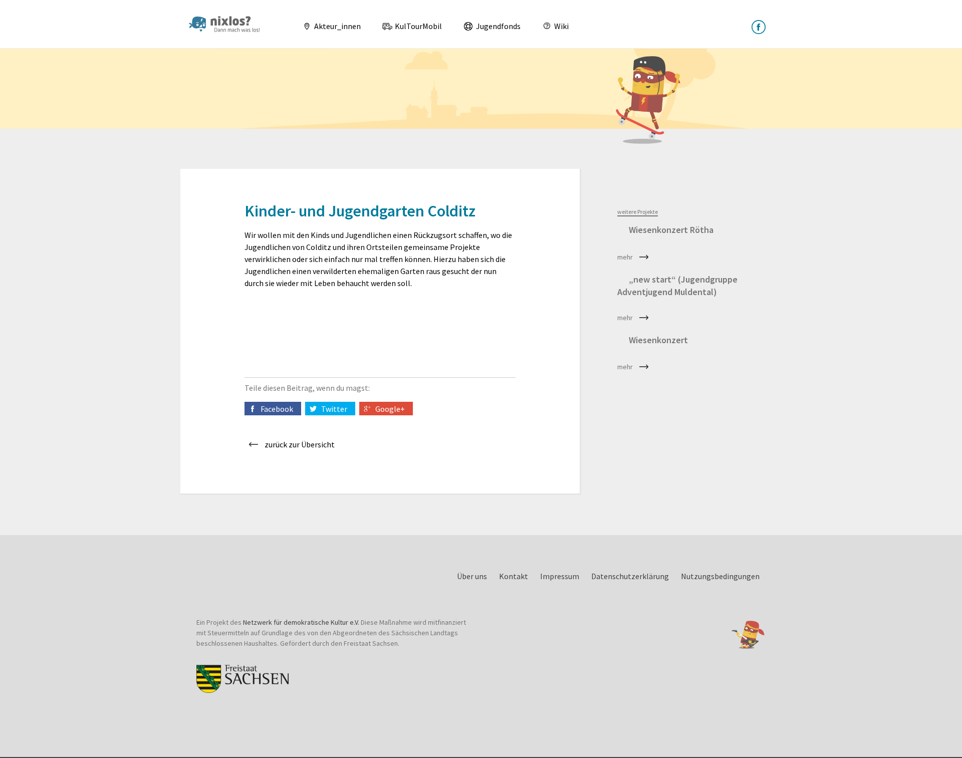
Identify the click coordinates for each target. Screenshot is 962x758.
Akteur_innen (337, 26)
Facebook (277, 409)
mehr (625, 257)
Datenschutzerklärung (630, 576)
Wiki (561, 26)
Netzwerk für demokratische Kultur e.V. (301, 622)
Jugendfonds (497, 26)
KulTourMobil (417, 26)
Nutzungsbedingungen (720, 576)
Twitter (334, 409)
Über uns (472, 576)
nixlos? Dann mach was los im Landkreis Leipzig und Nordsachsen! (228, 24)
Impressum (559, 576)
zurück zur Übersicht (300, 444)
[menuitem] (327, 26)
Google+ (390, 409)
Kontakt (513, 576)
